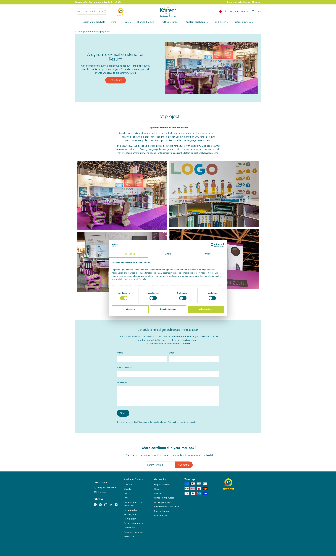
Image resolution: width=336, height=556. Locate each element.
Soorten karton (161, 511)
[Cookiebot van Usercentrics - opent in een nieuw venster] (212, 245)
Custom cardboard (196, 22)
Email (171, 352)
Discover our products (94, 22)
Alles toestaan (205, 309)
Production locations (133, 532)
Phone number (124, 367)
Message (122, 382)
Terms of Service (183, 422)
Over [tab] (207, 254)
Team (127, 493)
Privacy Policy (166, 422)
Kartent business (242, 22)
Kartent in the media (164, 498)
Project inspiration (162, 484)
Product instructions (133, 523)
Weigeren (130, 309)
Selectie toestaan (168, 309)
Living (114, 22)
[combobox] (92, 11)
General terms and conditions (133, 504)
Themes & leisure (146, 22)
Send (123, 413)
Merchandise (160, 515)
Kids (127, 22)
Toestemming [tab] (128, 254)
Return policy (130, 519)
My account (129, 536)
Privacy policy (130, 510)
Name (120, 352)
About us (256, 2)
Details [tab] (168, 254)
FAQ (126, 498)
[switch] (153, 298)
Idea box (158, 493)
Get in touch (115, 80)
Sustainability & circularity (166, 506)
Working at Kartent (163, 502)
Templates (129, 527)
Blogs (156, 489)
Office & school (170, 22)
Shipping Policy (131, 514)
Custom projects (234, 2)
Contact (247, 2)
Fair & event (220, 22)
